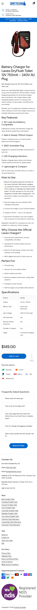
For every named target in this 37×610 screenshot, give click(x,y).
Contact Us (5, 537)
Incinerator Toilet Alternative (11, 525)
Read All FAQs (18, 445)
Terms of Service (7, 562)
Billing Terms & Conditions (10, 564)
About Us (5, 535)
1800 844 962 (11, 467)
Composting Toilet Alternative (11, 522)
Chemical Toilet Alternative (10, 519)
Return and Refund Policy (10, 559)
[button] (33, 4)
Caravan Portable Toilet (9, 505)
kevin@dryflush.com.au (13, 471)
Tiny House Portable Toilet (10, 516)
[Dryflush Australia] (18, 4)
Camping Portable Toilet (9, 502)
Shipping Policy (7, 556)
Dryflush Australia (20, 607)
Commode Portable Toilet (10, 511)
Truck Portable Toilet (8, 508)
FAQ (3, 543)
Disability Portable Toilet (9, 513)
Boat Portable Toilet (8, 499)
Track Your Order (7, 540)
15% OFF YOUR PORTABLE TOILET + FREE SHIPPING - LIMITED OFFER (18, 19)
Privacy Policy (6, 553)
